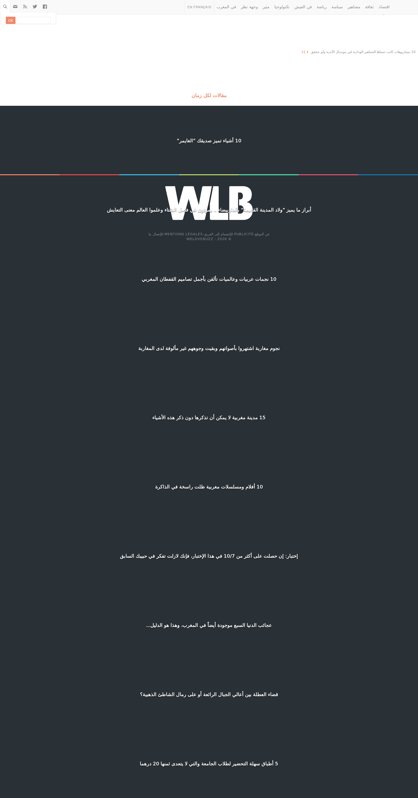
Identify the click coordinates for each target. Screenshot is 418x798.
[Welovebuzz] (405, 6)
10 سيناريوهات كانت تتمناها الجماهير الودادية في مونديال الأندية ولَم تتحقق (363, 51)
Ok (10, 20)
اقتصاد (384, 6)
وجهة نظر (249, 6)
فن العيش (303, 6)
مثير (266, 6)
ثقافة (369, 6)
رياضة (322, 6)
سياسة (337, 6)
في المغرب (226, 6)
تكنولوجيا (282, 6)
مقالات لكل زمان (209, 95)
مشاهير (354, 6)
